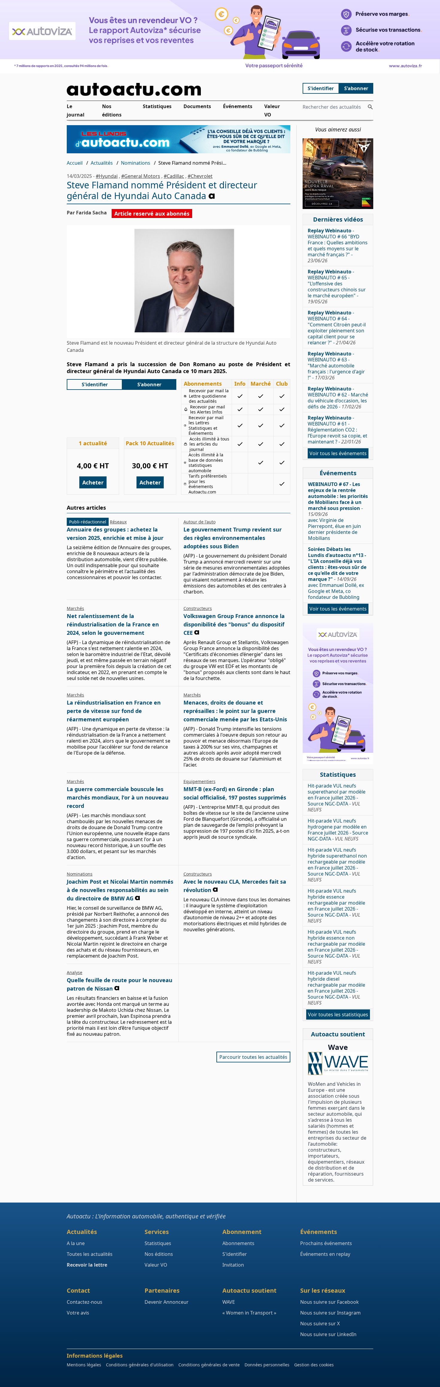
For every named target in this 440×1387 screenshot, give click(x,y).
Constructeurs (197, 608)
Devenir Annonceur (167, 1302)
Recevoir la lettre (87, 1265)
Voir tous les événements (338, 453)
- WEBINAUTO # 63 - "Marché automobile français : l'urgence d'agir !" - (336, 365)
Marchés (75, 608)
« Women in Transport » (249, 1312)
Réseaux (118, 522)
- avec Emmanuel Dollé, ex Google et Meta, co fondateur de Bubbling (337, 573)
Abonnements (238, 1243)
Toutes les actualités (90, 1254)
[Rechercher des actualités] (370, 107)
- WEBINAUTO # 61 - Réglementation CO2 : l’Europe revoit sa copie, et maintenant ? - (337, 429)
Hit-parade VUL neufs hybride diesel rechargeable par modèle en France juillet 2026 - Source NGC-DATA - (336, 988)
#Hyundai (107, 176)
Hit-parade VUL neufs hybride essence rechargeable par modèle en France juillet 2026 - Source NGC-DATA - (336, 906)
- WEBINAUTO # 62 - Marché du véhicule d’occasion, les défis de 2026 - (338, 397)
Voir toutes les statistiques (338, 1014)
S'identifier (321, 88)
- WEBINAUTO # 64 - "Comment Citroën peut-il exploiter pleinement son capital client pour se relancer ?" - (337, 327)
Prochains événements (326, 1243)
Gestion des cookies (314, 1365)
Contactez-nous (84, 1302)
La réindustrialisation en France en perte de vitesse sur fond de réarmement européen (114, 711)
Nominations (135, 163)
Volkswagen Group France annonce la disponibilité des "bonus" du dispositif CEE (234, 624)
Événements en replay (325, 1254)
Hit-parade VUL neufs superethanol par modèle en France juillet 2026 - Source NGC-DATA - (336, 797)
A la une (76, 1243)
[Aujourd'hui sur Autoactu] (179, 89)
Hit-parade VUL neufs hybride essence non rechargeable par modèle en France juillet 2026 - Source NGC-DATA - (336, 947)
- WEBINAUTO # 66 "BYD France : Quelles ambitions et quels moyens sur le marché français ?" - (338, 245)
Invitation (233, 1265)
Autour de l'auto (199, 522)
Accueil (75, 163)
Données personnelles (267, 1365)
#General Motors (140, 176)
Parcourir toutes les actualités (253, 1057)
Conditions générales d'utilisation (140, 1365)
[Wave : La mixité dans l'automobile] (338, 1063)
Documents (197, 106)
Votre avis (78, 1312)
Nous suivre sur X (320, 1323)
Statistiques (157, 106)
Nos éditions (112, 110)
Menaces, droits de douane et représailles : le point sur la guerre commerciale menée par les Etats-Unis (235, 711)
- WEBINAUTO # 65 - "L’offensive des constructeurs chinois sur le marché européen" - (337, 286)
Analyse (74, 972)
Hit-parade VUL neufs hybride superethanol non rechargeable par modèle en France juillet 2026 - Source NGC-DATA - (337, 865)
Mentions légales (84, 1365)
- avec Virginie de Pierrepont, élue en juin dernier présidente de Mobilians (338, 511)
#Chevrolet (200, 176)
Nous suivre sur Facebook (329, 1302)
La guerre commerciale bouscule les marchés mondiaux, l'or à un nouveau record (118, 797)
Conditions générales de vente (209, 1365)
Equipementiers (199, 781)
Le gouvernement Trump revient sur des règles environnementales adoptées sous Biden (232, 538)
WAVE (228, 1302)
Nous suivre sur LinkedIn (328, 1334)
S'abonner (356, 88)
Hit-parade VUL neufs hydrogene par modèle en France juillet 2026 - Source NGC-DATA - (338, 829)
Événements (237, 106)
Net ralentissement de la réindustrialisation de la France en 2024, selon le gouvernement (113, 624)
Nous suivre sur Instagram (330, 1312)
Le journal (75, 110)
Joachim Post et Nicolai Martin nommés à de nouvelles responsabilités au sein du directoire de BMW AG (120, 890)
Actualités (102, 163)
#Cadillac (174, 176)
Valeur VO (272, 110)
